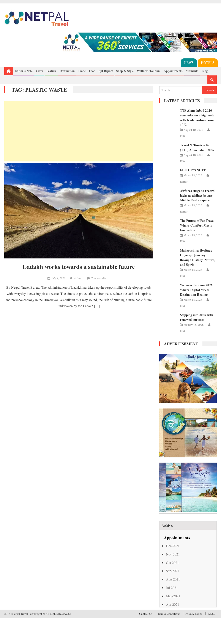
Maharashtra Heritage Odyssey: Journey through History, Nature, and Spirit (197, 257)
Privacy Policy (193, 614)
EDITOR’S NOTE (193, 170)
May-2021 (173, 596)
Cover (39, 71)
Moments (192, 71)
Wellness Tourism (149, 71)
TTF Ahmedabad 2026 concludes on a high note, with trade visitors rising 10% (197, 117)
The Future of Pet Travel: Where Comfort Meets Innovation (198, 225)
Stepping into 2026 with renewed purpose (196, 317)
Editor (78, 278)
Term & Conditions (169, 614)
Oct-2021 (172, 562)
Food (92, 71)
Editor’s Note (24, 71)
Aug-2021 (173, 579)
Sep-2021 (172, 570)
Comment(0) (98, 278)
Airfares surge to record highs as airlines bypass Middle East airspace (197, 195)
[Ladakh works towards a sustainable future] (78, 210)
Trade (82, 71)
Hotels (208, 62)
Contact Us (145, 614)
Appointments (173, 71)
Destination (67, 71)
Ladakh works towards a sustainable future (79, 267)
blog (205, 71)
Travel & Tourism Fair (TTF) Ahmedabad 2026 (197, 147)
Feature (51, 71)
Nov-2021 (173, 554)
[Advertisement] (78, 131)
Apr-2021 (172, 604)
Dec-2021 (173, 545)
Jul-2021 (172, 587)
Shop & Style (125, 71)
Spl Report (106, 71)
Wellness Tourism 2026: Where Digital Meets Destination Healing (197, 290)
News (189, 62)
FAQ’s (211, 614)
